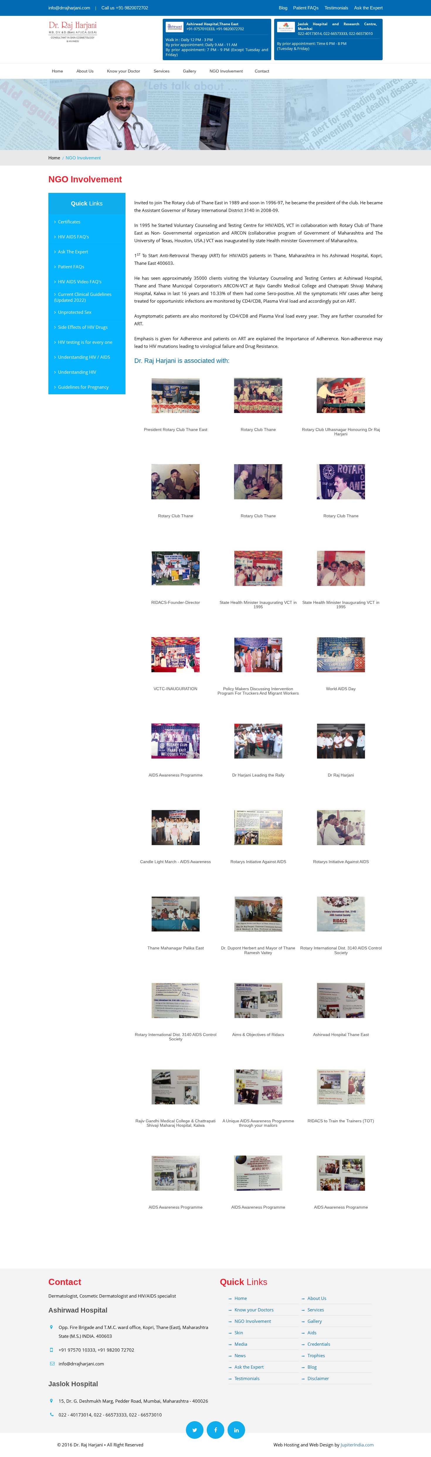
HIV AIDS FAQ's (73, 237)
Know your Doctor (123, 71)
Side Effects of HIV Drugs (83, 327)
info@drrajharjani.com (69, 7)
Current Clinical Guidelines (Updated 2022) (82, 297)
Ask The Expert (73, 252)
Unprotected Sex (74, 312)
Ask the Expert (368, 7)
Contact (262, 71)
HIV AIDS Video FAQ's (79, 281)
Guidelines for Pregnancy (83, 387)
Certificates (69, 222)
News (240, 1355)
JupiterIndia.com (357, 1445)
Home (57, 71)
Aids (312, 1332)
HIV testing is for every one (85, 342)
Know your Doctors (254, 1310)
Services (161, 71)
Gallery (189, 71)
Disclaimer (318, 1378)
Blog (283, 7)
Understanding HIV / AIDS (84, 357)
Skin (239, 1332)
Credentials (319, 1344)
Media (241, 1344)
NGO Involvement (226, 71)
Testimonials (336, 7)
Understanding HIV (77, 372)
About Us (85, 71)
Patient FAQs (306, 7)
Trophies (316, 1355)
